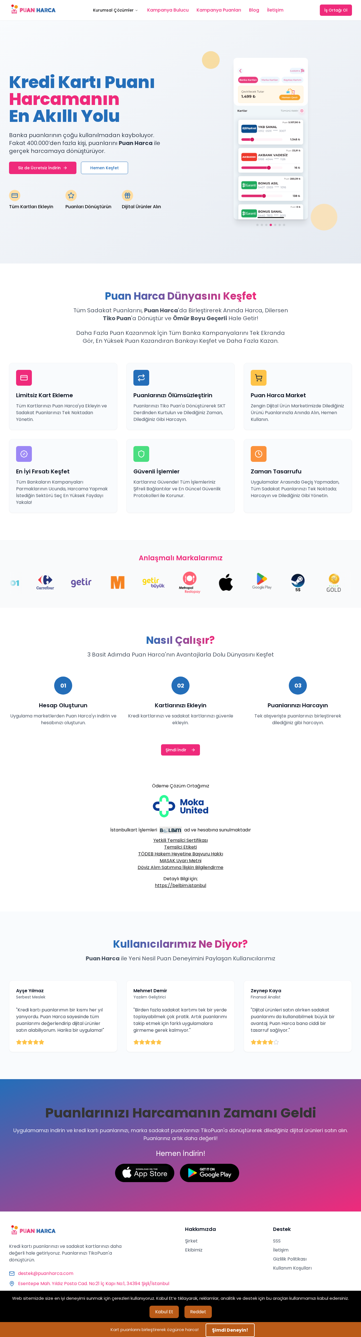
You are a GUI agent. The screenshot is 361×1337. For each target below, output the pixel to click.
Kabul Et (164, 1312)
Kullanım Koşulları (292, 1268)
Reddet (198, 1312)
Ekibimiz (193, 1250)
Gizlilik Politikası (290, 1259)
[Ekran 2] (262, 226)
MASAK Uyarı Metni (180, 860)
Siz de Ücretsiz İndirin (39, 168)
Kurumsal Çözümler (113, 10)
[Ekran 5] (275, 226)
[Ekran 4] (271, 226)
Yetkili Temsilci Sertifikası (180, 840)
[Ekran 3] (266, 226)
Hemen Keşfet (104, 168)
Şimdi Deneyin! (230, 1330)
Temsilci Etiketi (180, 847)
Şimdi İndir (176, 750)
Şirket (191, 1241)
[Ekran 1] (257, 226)
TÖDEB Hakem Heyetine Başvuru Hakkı (180, 854)
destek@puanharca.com (45, 1273)
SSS (277, 1241)
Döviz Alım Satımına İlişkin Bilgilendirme (180, 867)
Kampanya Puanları (219, 10)
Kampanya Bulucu (168, 10)
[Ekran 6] (280, 226)
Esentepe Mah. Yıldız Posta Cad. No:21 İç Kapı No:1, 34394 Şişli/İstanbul (93, 1283)
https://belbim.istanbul (180, 885)
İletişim (275, 10)
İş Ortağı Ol (335, 10)
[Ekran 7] (284, 226)
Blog (254, 10)
